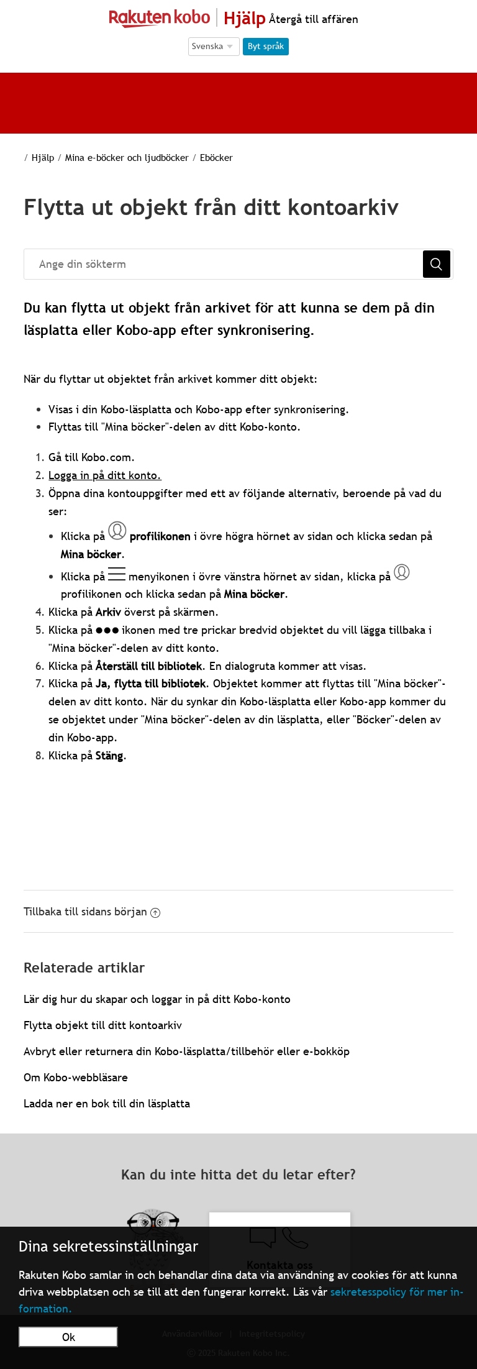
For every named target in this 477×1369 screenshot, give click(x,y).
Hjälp (43, 157)
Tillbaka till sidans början (85, 911)
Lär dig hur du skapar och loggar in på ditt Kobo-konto (157, 999)
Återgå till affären (312, 19)
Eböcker (216, 157)
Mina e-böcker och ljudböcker (127, 157)
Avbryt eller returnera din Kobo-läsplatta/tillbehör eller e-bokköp (187, 1051)
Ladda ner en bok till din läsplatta (107, 1103)
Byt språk (266, 46)
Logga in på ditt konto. (104, 475)
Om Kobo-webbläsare (76, 1077)
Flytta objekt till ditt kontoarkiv (103, 1025)
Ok (68, 1337)
